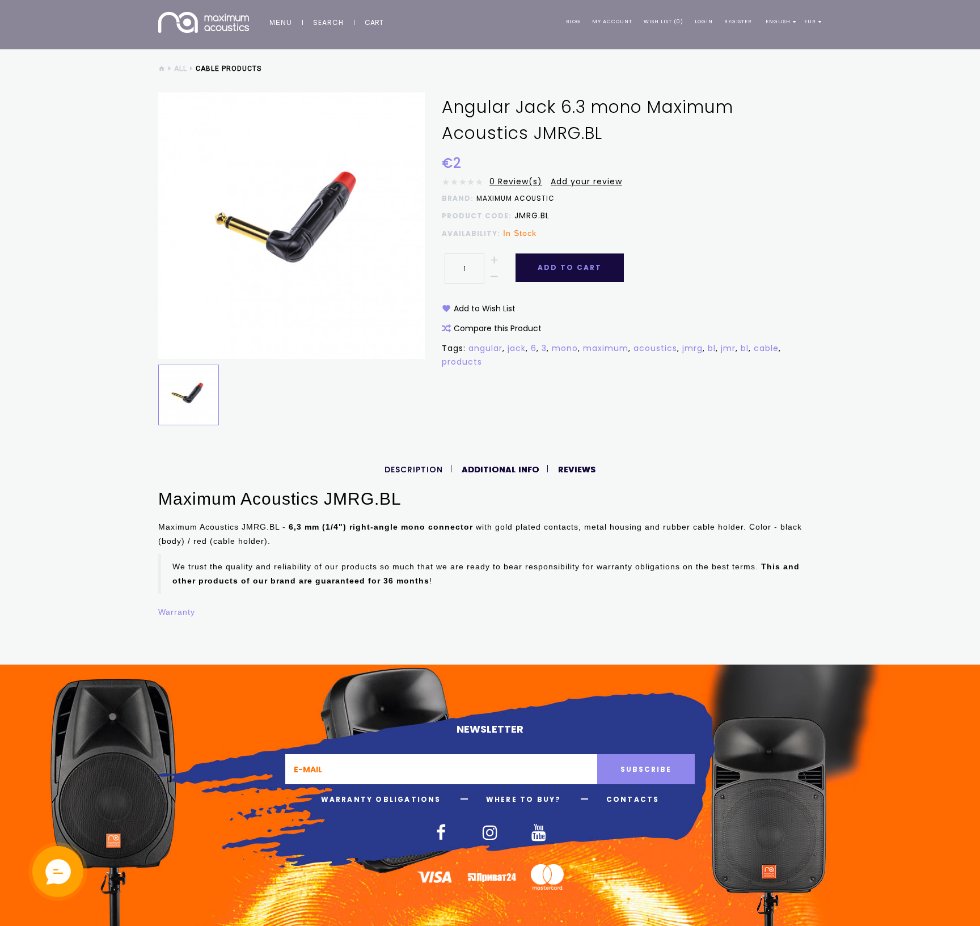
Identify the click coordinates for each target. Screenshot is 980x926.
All (180, 69)
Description (414, 469)
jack (517, 348)
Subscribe (645, 769)
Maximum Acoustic (515, 198)
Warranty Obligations (381, 800)
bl (712, 348)
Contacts (633, 800)
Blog (573, 22)
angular (485, 348)
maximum (605, 348)
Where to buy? (523, 800)
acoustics (655, 348)
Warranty (176, 611)
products (462, 361)
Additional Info (500, 469)
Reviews (576, 469)
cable (766, 348)
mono (565, 348)
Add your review (586, 181)
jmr (728, 348)
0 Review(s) (515, 181)
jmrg (692, 348)
